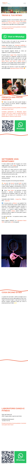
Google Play (18, 199)
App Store (7, 200)
